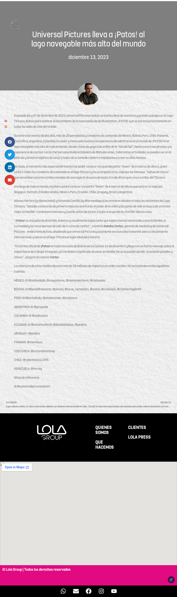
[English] (6, 120)
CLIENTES (137, 427)
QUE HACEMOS (104, 445)
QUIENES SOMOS (103, 430)
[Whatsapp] (63, 591)
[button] (10, 142)
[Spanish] (6, 126)
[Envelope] (76, 591)
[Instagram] (101, 591)
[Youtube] (114, 591)
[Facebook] (88, 591)
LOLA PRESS (139, 437)
